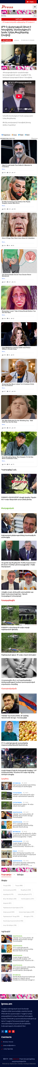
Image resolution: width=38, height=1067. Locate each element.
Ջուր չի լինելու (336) (9, 898)
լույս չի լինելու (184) (9, 925)
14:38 (26, 841)
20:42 (21, 851)
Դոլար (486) (19, 885)
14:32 (26, 860)
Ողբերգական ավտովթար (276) (13, 907)
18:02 (26, 802)
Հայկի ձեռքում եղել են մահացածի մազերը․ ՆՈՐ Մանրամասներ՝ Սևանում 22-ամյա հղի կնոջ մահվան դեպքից (19, 772)
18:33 (25, 831)
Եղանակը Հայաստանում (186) (13, 921)
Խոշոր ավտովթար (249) (26, 912)
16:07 (26, 812)
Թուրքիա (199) (28, 916)
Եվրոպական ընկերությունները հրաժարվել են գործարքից (18, 536)
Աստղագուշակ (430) (9, 890)
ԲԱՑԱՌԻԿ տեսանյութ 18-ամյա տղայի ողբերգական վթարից (15, 628)
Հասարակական (9, 688)
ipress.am (16, 1059)
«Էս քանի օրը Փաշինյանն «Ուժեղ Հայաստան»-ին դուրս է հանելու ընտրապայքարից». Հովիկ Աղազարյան (18, 565)
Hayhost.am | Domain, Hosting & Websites (23, 1064)
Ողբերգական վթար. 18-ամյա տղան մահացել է (18, 655)
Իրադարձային (8, 600)
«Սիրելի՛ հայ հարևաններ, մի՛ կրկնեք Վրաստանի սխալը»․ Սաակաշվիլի (14, 717)
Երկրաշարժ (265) (8, 912)
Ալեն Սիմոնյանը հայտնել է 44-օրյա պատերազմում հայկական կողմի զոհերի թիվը (24, 854)
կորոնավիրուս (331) (27, 898)
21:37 (26, 822)
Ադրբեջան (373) (8, 894)
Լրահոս (5, 778)
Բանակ (15, 851)
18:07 (26, 792)
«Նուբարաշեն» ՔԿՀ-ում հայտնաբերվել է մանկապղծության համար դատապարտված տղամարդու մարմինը (18, 682)
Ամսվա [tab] (20, 875)
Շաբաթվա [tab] (6, 875)
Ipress (17, 40)
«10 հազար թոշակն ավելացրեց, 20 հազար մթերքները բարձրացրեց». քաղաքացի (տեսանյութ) (24, 865)
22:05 (25, 783)
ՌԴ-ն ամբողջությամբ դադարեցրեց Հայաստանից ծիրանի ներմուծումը (14, 744)
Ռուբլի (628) (7, 885)
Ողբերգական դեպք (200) (11, 916)
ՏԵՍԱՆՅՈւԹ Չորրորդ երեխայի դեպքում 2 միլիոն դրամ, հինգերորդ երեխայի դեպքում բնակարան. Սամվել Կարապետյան (24, 980)
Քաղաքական (7, 40)
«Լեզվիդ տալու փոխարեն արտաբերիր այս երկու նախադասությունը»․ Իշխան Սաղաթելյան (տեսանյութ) (17, 594)
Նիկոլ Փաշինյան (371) (25, 894)
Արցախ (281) (7, 903)
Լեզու (31, 2)
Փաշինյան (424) (26, 890)
